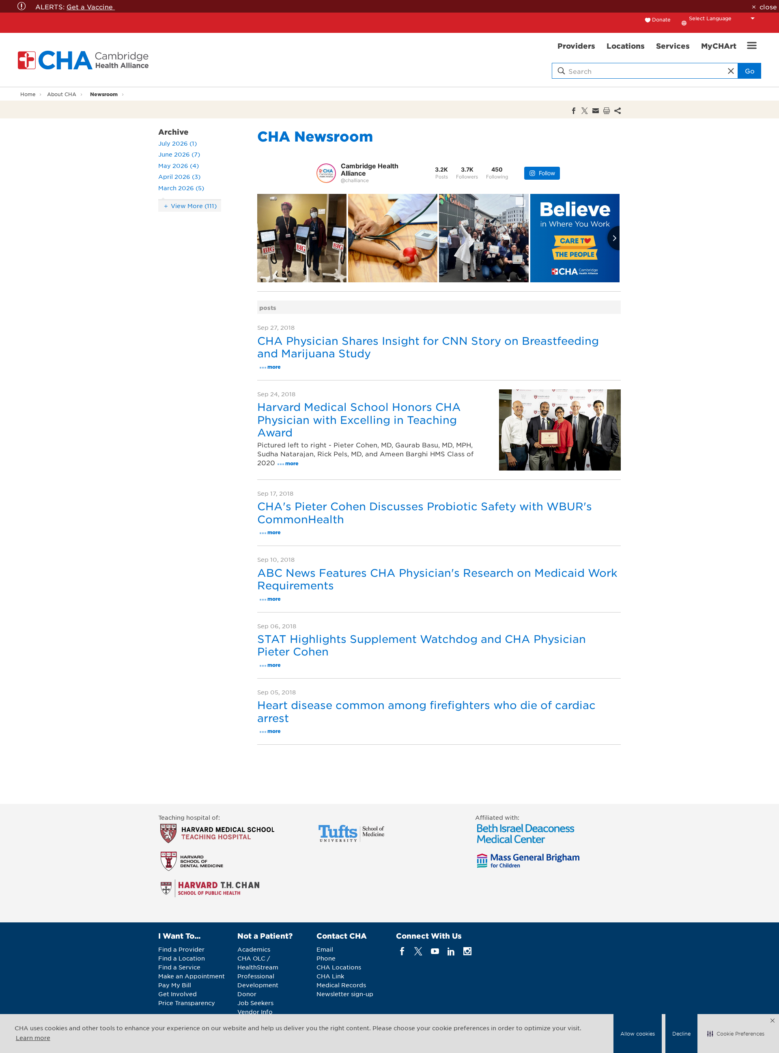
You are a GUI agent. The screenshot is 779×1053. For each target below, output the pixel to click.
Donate (661, 19)
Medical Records (341, 985)
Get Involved (177, 993)
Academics (253, 949)
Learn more (33, 1037)
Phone (326, 958)
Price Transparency (186, 1002)
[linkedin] (451, 951)
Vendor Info (255, 1011)
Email (324, 949)
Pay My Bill (174, 985)
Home (28, 94)
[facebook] (402, 951)
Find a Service (179, 967)
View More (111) (194, 205)
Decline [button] (681, 1033)
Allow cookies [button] (637, 1033)
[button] (736, 1033)
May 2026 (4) (178, 165)
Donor (246, 993)
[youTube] (434, 951)
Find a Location (181, 958)
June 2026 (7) (179, 154)
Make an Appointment (191, 976)
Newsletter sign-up (344, 993)
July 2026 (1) (177, 143)
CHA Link (330, 976)
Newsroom (104, 93)
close (768, 6)
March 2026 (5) (181, 187)
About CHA (61, 94)
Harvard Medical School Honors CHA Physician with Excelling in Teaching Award (359, 419)
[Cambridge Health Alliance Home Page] (85, 60)
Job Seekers (255, 1002)
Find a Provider (181, 949)
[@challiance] (326, 173)
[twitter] (418, 951)
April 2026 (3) (179, 176)
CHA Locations (338, 967)
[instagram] (467, 951)
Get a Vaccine (91, 6)
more (274, 366)
